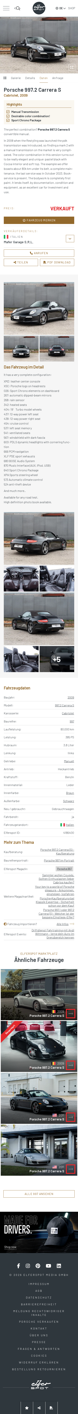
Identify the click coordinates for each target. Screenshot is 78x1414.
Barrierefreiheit (39, 1304)
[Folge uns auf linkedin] (59, 1266)
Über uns (39, 1335)
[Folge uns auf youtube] (48, 1266)
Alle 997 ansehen (39, 1194)
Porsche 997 (64, 868)
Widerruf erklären (39, 1362)
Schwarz (68, 801)
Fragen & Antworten (39, 1348)
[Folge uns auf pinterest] (38, 1266)
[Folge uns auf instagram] (28, 1266)
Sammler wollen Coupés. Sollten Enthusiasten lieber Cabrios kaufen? (56, 878)
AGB (39, 1290)
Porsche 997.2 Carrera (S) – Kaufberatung (57, 851)
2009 (71, 697)
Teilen (22, 262)
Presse (39, 1342)
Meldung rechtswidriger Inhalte (39, 1312)
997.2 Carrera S (64, 705)
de (61, 8)
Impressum (39, 1284)
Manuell (69, 761)
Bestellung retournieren (39, 1369)
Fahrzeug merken (40, 220)
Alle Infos (63, 924)
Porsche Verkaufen (39, 1321)
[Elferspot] (39, 8)
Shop (71, 8)
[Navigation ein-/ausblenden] (6, 8)
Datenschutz (39, 1297)
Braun (70, 793)
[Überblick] (5, 78)
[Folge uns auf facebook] (18, 1266)
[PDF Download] (51, 1408)
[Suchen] (17, 8)
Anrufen (40, 253)
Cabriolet (68, 713)
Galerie (16, 78)
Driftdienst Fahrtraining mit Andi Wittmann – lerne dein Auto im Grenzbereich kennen (53, 933)
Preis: (9, 208)
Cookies (39, 1355)
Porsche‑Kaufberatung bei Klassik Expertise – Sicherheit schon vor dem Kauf (55, 901)
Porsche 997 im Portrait (59, 860)
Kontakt (39, 1328)
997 (72, 721)
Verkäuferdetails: (21, 231)
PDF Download (59, 262)
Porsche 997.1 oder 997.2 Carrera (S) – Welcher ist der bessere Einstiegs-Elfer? (56, 913)
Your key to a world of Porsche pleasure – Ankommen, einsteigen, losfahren (54, 890)
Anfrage (57, 78)
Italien (70, 824)
